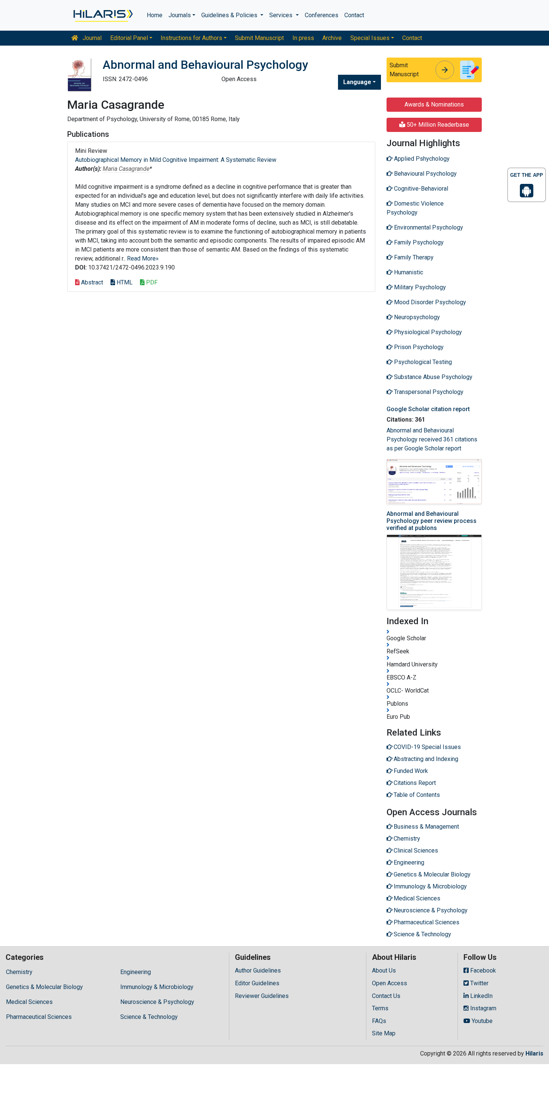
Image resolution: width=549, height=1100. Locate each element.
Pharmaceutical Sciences (39, 1016)
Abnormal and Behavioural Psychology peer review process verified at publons (432, 520)
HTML (124, 282)
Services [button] (281, 15)
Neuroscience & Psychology (157, 1001)
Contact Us (386, 995)
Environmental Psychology (428, 227)
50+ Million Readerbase (437, 124)
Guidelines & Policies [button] (230, 15)
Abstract (91, 282)
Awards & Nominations (434, 104)
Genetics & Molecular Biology (44, 986)
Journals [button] (179, 15)
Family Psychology (418, 242)
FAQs (379, 1020)
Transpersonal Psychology (428, 391)
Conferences (321, 15)
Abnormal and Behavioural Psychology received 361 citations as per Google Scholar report (432, 439)
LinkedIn (481, 995)
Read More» (143, 258)
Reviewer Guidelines (262, 995)
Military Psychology (419, 287)
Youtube (481, 1020)
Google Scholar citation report (428, 409)
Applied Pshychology (421, 158)
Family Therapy (413, 257)
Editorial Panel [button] (129, 37)
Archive (332, 37)
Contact (354, 15)
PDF (151, 282)
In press (303, 37)
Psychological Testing (422, 362)
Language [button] (357, 82)
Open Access (389, 983)
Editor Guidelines (257, 983)
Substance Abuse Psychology (432, 376)
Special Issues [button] (370, 37)
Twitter (478, 983)
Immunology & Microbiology (156, 986)
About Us (384, 970)
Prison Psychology (418, 347)
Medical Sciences (29, 1001)
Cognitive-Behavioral (420, 188)
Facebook (482, 970)
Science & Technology (149, 1016)
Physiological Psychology (427, 332)
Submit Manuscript (259, 37)
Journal (91, 37)
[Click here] (102, 15)
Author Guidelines (258, 970)
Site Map (384, 1033)
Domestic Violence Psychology (415, 208)
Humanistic (408, 272)
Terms (380, 1008)
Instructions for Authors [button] (191, 37)
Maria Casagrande (126, 168)
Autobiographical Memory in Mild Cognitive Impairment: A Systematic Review (175, 159)
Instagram (482, 1008)
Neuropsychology (416, 317)
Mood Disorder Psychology (429, 302)
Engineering (135, 972)
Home (154, 15)
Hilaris (534, 1053)
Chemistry (19, 972)
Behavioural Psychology (425, 173)
